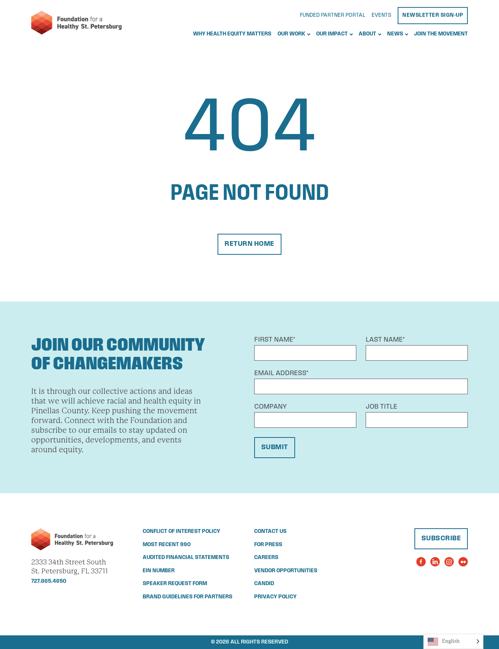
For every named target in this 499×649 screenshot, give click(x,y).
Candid (264, 584)
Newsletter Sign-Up (432, 15)
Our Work (291, 34)
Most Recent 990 (167, 545)
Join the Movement (441, 34)
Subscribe (441, 538)
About (367, 34)
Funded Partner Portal (332, 15)
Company (270, 407)
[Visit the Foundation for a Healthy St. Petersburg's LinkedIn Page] (435, 561)
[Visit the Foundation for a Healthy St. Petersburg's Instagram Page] (449, 561)
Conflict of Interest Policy (181, 531)
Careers (266, 558)
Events (381, 15)
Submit (274, 447)
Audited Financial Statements (186, 558)
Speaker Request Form (175, 584)
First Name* (274, 340)
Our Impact (332, 34)
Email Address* (281, 373)
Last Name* (385, 340)
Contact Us (270, 531)
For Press (268, 545)
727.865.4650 (48, 581)
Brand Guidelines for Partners (187, 597)
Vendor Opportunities (285, 571)
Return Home (249, 244)
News (395, 34)
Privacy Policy (275, 597)
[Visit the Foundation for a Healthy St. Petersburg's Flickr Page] (463, 561)
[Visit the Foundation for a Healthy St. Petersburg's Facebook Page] (421, 561)
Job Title (381, 407)
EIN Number (159, 571)
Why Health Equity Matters (232, 34)
